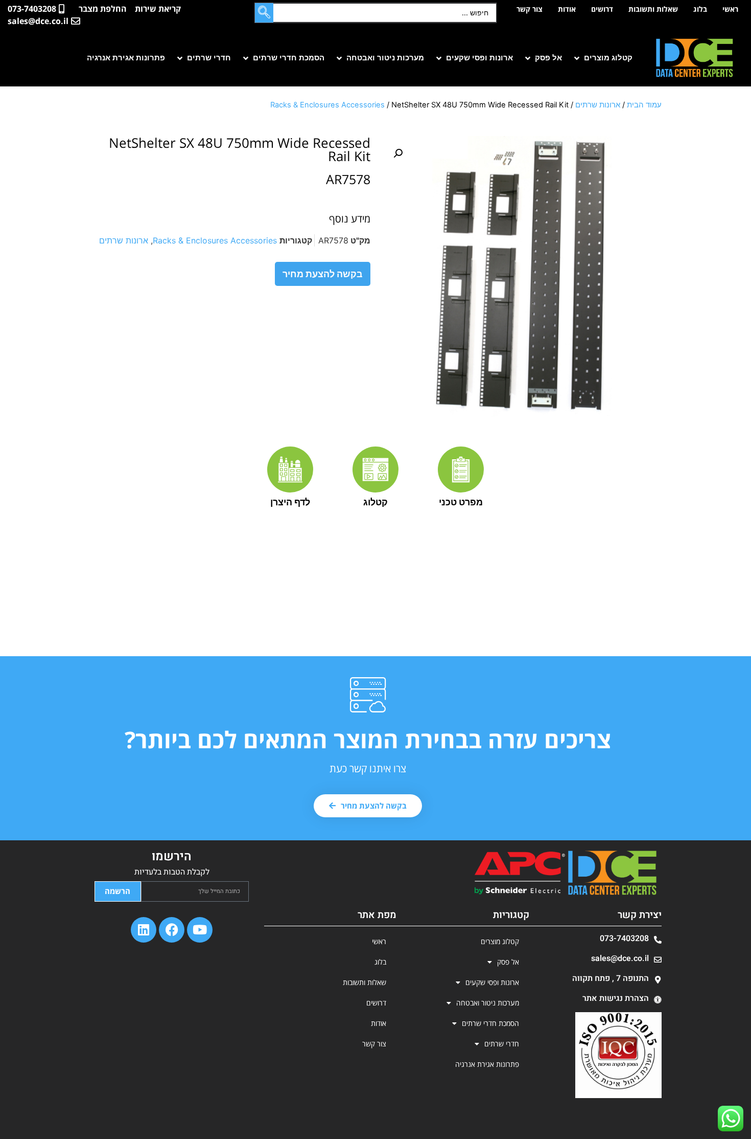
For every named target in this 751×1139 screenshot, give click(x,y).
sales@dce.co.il (620, 958)
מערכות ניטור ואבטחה (487, 1003)
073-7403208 (624, 938)
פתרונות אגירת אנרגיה (487, 1064)
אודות (567, 9)
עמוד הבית (644, 104)
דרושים (602, 9)
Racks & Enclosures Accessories (327, 104)
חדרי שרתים (501, 1043)
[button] (602, 58)
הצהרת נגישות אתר (615, 998)
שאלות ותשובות (653, 9)
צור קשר (530, 9)
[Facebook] (171, 930)
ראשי (730, 9)
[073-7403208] (658, 940)
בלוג (700, 9)
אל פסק (508, 962)
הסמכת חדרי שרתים (490, 1023)
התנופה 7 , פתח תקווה (610, 978)
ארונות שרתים (597, 104)
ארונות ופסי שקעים (492, 982)
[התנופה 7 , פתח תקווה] (658, 980)
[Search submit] (264, 13)
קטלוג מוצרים (500, 941)
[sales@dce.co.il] (658, 960)
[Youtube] (200, 930)
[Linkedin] (143, 930)
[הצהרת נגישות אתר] (658, 999)
